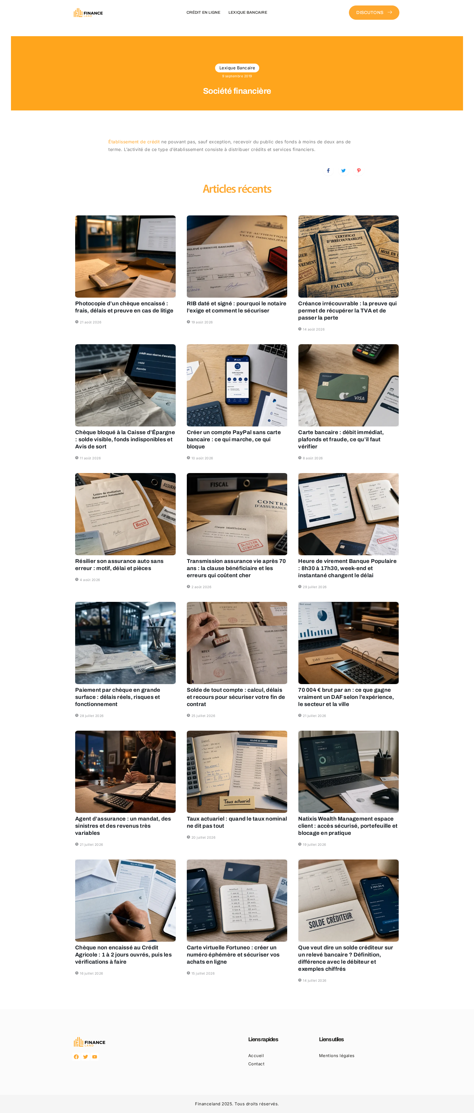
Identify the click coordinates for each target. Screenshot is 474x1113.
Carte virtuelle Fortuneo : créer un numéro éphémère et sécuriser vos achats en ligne (233, 954)
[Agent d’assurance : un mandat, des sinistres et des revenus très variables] (125, 772)
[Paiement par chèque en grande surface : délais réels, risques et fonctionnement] (125, 643)
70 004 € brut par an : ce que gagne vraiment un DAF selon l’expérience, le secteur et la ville (346, 697)
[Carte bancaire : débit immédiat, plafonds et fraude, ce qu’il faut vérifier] (348, 385)
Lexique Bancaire (247, 12)
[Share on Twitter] (343, 170)
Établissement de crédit (134, 141)
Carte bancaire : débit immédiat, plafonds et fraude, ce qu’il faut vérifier (341, 439)
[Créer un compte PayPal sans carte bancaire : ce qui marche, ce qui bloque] (237, 385)
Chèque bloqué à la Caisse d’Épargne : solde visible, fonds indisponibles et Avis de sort (125, 439)
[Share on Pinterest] (358, 170)
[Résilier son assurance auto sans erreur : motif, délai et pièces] (125, 514)
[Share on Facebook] (328, 170)
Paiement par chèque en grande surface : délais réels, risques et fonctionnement (117, 697)
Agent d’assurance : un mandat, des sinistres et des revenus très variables (123, 826)
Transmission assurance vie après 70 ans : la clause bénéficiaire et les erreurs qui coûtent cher (236, 568)
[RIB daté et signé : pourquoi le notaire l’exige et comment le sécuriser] (237, 256)
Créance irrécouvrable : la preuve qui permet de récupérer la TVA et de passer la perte (347, 310)
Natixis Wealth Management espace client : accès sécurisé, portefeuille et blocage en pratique (347, 826)
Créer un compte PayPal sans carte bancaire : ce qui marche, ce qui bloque (234, 439)
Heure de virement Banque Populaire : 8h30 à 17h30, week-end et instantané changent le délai (347, 568)
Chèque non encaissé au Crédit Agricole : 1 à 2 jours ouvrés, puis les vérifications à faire (123, 954)
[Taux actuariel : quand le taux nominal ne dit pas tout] (237, 772)
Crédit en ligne (203, 12)
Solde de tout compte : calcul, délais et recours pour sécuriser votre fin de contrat (236, 697)
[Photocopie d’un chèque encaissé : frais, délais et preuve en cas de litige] (125, 256)
